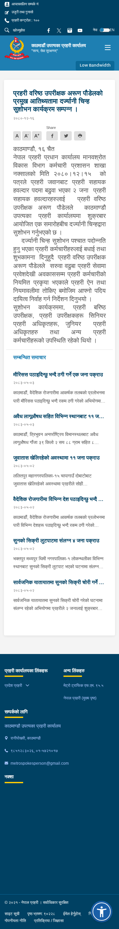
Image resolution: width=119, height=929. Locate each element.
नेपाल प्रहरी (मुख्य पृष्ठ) (80, 698)
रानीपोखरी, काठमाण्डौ (25, 738)
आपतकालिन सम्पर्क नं (24, 4)
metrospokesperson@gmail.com (39, 763)
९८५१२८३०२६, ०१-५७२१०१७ (34, 750)
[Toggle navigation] (107, 48)
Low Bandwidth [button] (95, 65)
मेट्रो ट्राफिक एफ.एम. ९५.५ (83, 685)
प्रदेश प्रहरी (13, 685)
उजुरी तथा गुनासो (22, 12)
